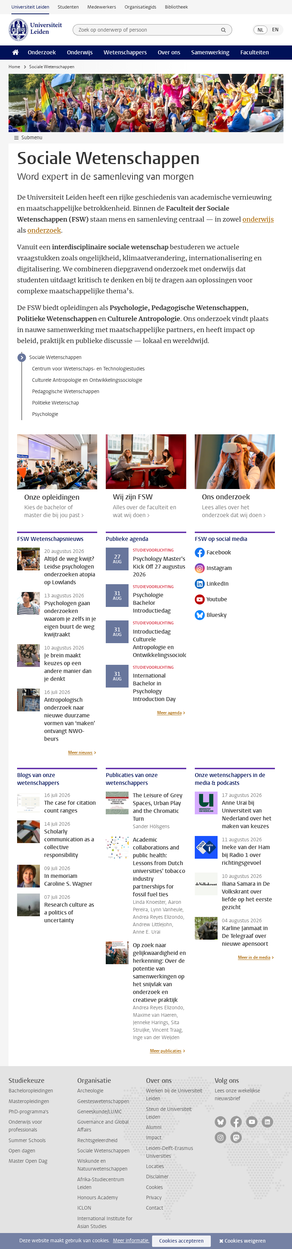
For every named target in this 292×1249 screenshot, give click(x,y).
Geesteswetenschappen (103, 1101)
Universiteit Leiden (30, 7)
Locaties (155, 1166)
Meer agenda (169, 713)
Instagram (213, 568)
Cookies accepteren (181, 1241)
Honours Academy (97, 1197)
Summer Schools (27, 1140)
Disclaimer (157, 1176)
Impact (153, 1137)
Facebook (213, 553)
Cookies (154, 1187)
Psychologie (45, 414)
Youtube (211, 600)
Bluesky (210, 615)
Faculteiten (254, 52)
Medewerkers (101, 7)
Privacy (154, 1197)
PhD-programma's (28, 1111)
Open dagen (22, 1150)
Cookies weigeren (245, 1241)
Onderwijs (80, 52)
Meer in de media (254, 957)
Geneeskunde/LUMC (99, 1111)
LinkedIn (212, 584)
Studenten (68, 7)
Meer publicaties (166, 1051)
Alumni (153, 1127)
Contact (154, 1208)
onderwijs (258, 219)
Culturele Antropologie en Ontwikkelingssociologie (87, 380)
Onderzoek (42, 52)
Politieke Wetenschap (55, 403)
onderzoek (44, 230)
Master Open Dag (28, 1161)
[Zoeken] (223, 30)
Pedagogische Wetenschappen (65, 391)
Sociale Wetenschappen (55, 357)
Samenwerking (210, 52)
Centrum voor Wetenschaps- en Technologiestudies (88, 368)
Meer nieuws (80, 752)
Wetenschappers (125, 52)
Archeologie (90, 1090)
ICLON (84, 1208)
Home (14, 67)
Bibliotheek (176, 7)
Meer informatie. (131, 1240)
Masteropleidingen (29, 1101)
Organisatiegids (140, 7)
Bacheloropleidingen (31, 1090)
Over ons (169, 52)
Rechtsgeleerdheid (97, 1140)
